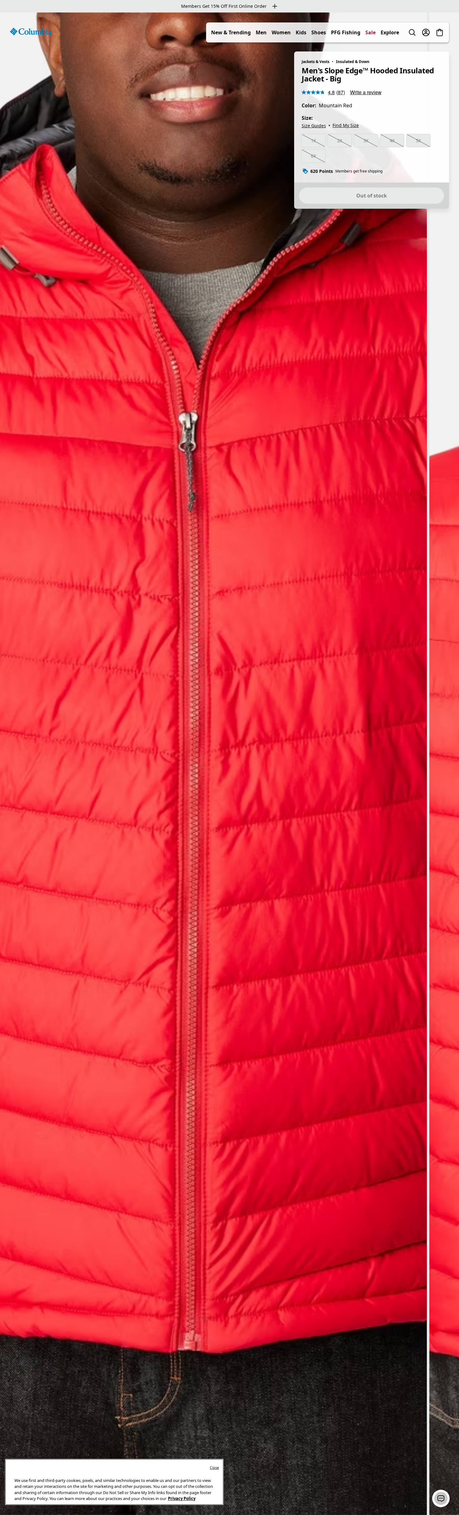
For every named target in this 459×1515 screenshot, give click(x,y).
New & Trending (231, 32)
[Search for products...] (412, 32)
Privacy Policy (181, 1498)
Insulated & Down (352, 61)
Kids (301, 32)
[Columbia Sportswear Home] (30, 31)
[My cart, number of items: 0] (440, 32)
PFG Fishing (345, 32)
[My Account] (426, 32)
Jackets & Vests (315, 61)
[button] (441, 1498)
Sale (370, 32)
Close (214, 1467)
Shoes (318, 32)
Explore (390, 32)
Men (261, 32)
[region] (229, 763)
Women (281, 32)
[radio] (313, 140)
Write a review (366, 92)
